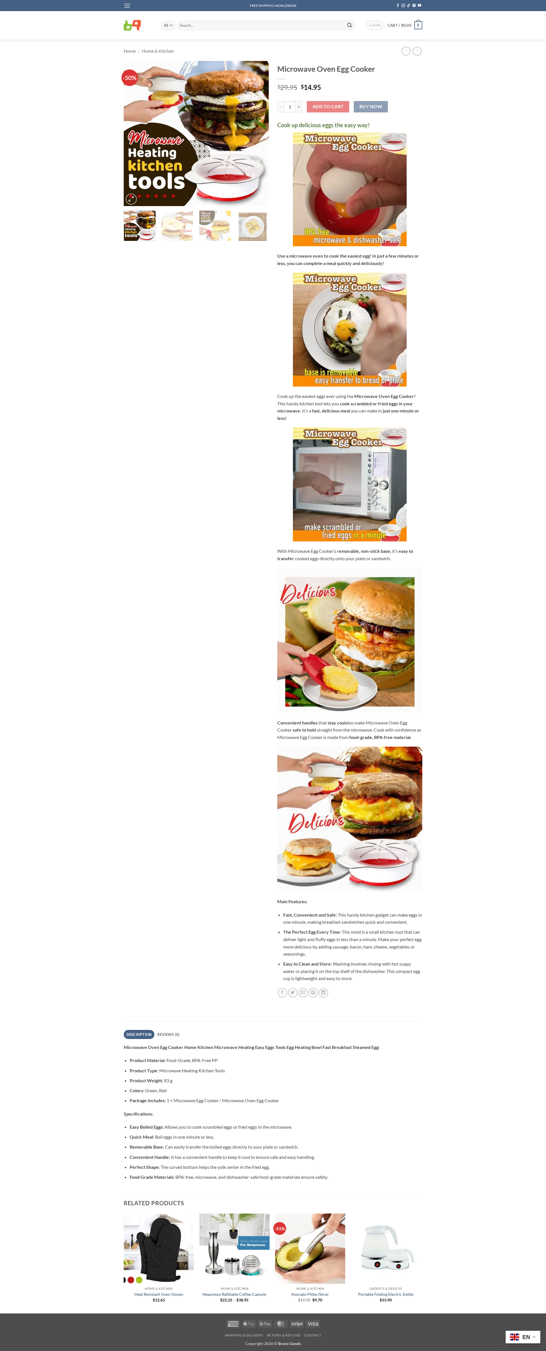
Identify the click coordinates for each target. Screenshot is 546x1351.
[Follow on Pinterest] (414, 6)
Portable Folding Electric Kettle (385, 1294)
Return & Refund (284, 1335)
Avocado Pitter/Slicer (310, 1294)
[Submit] (349, 25)
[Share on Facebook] (282, 992)
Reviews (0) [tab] (168, 1034)
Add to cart (328, 106)
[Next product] (406, 51)
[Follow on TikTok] (408, 6)
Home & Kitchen (158, 51)
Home (130, 51)
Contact (312, 1335)
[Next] (259, 133)
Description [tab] (139, 1034)
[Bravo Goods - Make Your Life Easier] (138, 25)
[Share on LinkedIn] (323, 992)
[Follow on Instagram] (403, 6)
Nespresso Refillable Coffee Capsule (234, 1294)
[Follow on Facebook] (398, 6)
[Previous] (134, 133)
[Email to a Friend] (303, 992)
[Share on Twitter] (292, 992)
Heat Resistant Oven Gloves (159, 1294)
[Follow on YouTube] (419, 6)
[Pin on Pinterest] (313, 992)
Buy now (370, 106)
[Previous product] (417, 51)
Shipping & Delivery (244, 1335)
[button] (127, 5)
